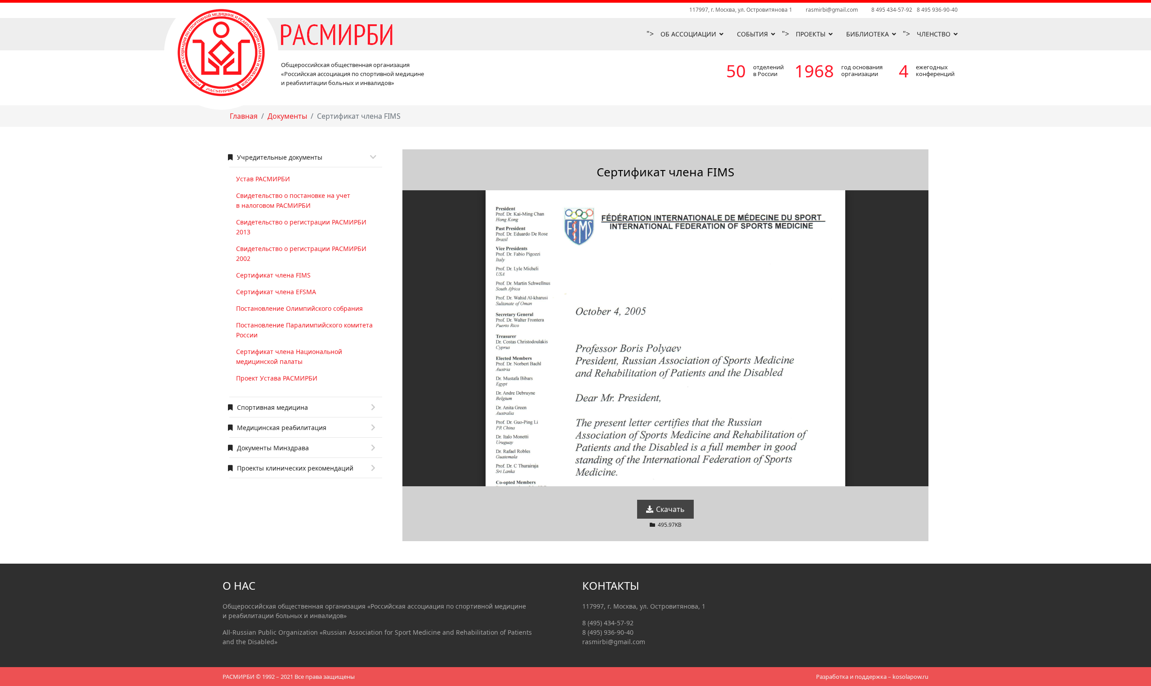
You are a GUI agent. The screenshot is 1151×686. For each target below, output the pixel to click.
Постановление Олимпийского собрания (299, 308)
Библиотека (867, 34)
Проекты (810, 34)
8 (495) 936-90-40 (607, 632)
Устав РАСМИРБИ (263, 179)
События (752, 34)
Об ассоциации (688, 34)
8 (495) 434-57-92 (607, 623)
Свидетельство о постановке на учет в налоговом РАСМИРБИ (293, 200)
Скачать (669, 509)
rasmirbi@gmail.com (832, 9)
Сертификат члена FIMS (273, 275)
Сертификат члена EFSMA (276, 291)
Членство (933, 34)
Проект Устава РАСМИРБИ (276, 378)
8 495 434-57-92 (891, 9)
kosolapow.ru (910, 677)
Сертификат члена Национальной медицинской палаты (289, 356)
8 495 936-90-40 (937, 9)
